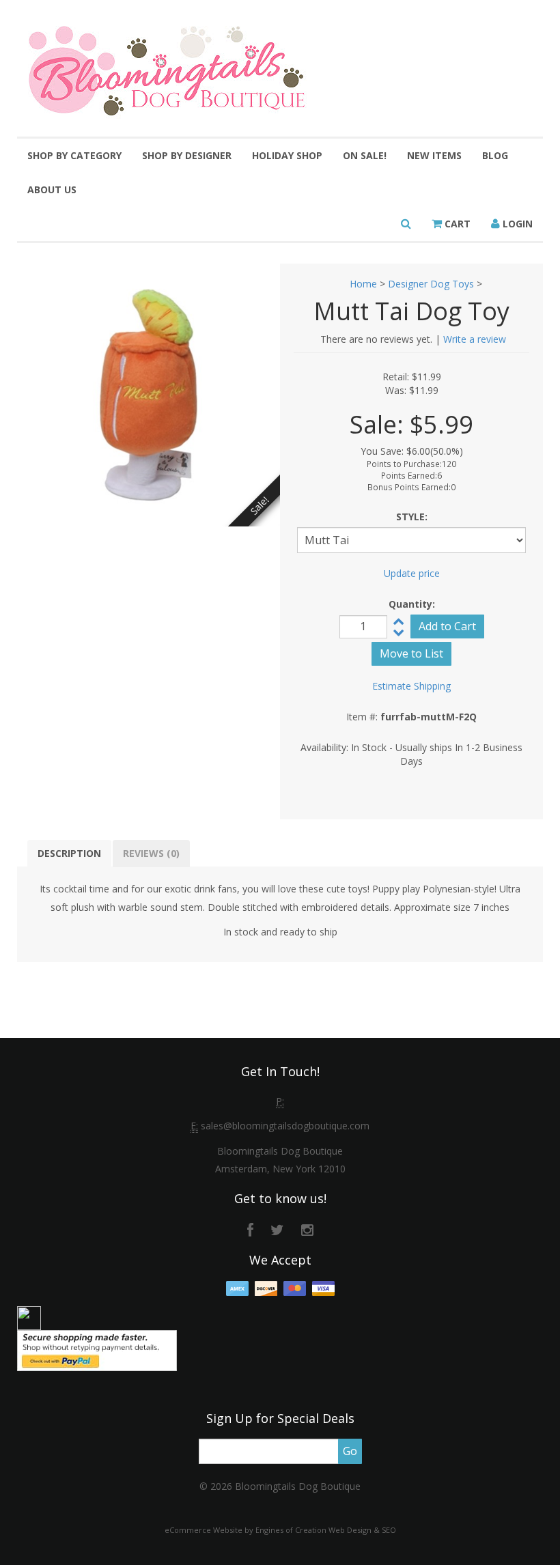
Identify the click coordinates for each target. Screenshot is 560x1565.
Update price (412, 573)
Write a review (474, 339)
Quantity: (412, 603)
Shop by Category (74, 155)
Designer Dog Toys (431, 283)
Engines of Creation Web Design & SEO (325, 1530)
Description (69, 853)
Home (363, 283)
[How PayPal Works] (97, 1348)
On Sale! (365, 155)
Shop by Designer (187, 155)
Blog (495, 155)
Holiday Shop (287, 155)
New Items (434, 155)
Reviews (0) (151, 853)
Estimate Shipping (411, 685)
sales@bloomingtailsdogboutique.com (285, 1125)
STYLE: (412, 516)
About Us (51, 189)
